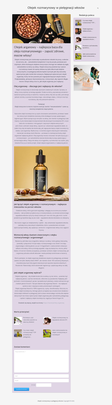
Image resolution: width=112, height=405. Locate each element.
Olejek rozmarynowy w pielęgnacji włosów (56, 7)
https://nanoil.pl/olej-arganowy (53, 303)
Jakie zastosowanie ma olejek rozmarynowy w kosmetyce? (59, 332)
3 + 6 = (33, 385)
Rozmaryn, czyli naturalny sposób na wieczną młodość (30, 320)
